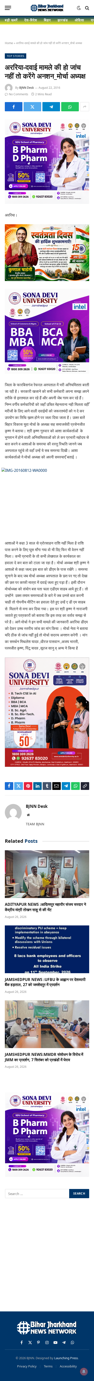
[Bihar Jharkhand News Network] (47, 8)
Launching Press (66, 1358)
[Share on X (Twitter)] (32, 106)
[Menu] (8, 7)
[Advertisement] (47, 1255)
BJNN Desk (26, 88)
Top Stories (15, 56)
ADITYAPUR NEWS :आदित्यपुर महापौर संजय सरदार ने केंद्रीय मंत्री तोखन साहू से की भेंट (45, 907)
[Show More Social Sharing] (84, 106)
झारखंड (63, 20)
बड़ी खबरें (11, 20)
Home (9, 43)
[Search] (86, 7)
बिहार (47, 20)
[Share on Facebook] (13, 106)
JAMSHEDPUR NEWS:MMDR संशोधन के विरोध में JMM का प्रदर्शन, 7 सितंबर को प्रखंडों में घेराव (44, 1057)
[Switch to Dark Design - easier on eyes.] (79, 8)
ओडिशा (79, 20)
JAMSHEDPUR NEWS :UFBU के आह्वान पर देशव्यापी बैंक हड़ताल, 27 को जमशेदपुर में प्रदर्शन (45, 982)
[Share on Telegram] (51, 106)
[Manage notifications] (84, 1371)
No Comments (18, 94)
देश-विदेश (30, 20)
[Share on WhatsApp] (70, 106)
